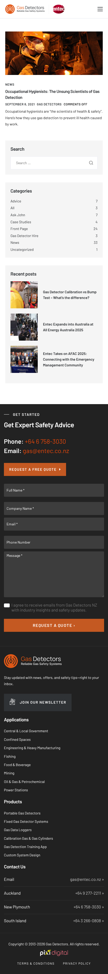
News (9, 84)
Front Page (19, 228)
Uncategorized (22, 249)
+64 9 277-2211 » (89, 893)
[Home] (25, 8)
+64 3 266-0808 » (88, 920)
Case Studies (20, 222)
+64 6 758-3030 (45, 441)
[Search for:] (54, 162)
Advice (15, 201)
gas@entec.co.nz (46, 450)
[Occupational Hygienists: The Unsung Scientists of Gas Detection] (54, 52)
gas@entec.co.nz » (87, 879)
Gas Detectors (49, 104)
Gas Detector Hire (24, 235)
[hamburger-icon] (100, 9)
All (12, 208)
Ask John (17, 215)
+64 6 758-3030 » (88, 907)
